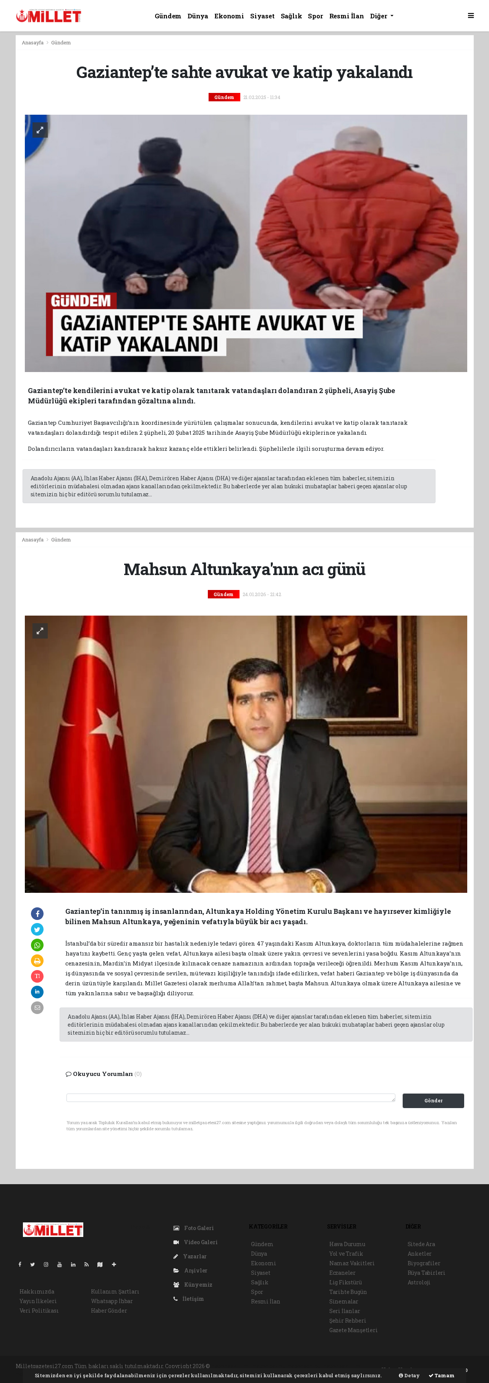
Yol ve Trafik (346, 1253)
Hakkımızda (36, 1291)
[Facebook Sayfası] (23, 1264)
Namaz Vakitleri (352, 1263)
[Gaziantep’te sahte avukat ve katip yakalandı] (246, 242)
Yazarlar (194, 1256)
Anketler (420, 1253)
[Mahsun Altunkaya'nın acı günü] (246, 753)
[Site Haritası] (103, 1264)
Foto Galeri (198, 1228)
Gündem (168, 16)
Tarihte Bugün (348, 1291)
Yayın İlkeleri (38, 1301)
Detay (411, 1375)
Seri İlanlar (344, 1311)
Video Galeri (200, 1242)
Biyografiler (424, 1263)
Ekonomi (229, 16)
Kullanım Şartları (115, 1291)
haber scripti (305, 1366)
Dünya (198, 16)
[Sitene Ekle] (117, 1264)
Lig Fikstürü (345, 1282)
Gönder (433, 1100)
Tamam (444, 1375)
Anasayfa (33, 42)
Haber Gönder (109, 1310)
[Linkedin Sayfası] (76, 1264)
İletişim (192, 1298)
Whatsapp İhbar (112, 1301)
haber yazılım (342, 1366)
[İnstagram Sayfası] (49, 1264)
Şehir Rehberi (347, 1320)
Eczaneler (342, 1272)
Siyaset (262, 16)
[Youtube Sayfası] (62, 1264)
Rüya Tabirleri (426, 1272)
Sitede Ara (421, 1244)
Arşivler (195, 1270)
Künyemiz (197, 1284)
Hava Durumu (347, 1244)
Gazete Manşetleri (353, 1330)
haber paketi (270, 1366)
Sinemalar (343, 1301)
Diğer (379, 16)
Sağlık (291, 16)
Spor (315, 16)
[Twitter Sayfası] (35, 1264)
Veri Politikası (39, 1310)
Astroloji (419, 1282)
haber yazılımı (231, 1366)
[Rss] (89, 1264)
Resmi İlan (346, 16)
